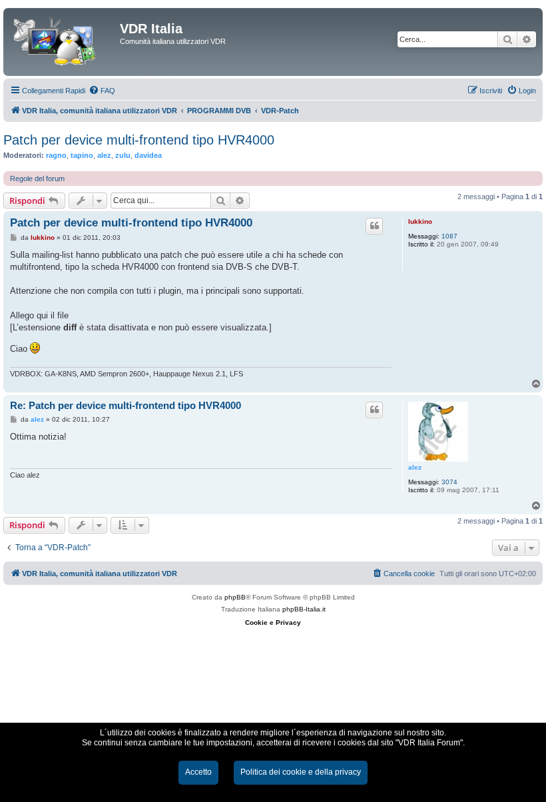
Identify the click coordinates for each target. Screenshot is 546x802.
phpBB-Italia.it (304, 609)
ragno (56, 155)
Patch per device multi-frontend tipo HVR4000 (138, 140)
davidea (148, 155)
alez (104, 155)
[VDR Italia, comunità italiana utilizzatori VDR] (63, 42)
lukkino (420, 221)
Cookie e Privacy (273, 622)
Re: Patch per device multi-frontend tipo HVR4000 (125, 405)
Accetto (198, 772)
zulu (123, 155)
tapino (82, 155)
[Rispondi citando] (374, 226)
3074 (449, 482)
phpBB (235, 597)
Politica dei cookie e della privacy (300, 772)
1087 (449, 236)
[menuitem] (102, 91)
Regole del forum (37, 179)
